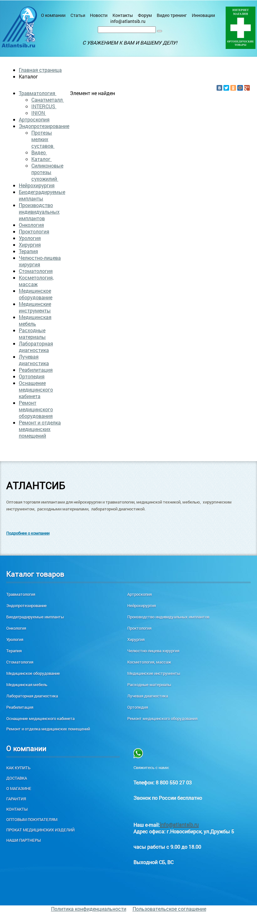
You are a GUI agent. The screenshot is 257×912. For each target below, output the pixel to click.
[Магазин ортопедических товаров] (240, 28)
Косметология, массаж (36, 280)
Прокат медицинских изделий (40, 830)
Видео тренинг (172, 15)
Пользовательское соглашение (169, 908)
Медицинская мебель (35, 320)
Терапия (28, 251)
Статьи (78, 15)
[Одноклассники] (233, 88)
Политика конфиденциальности (88, 908)
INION (38, 112)
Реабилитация (36, 369)
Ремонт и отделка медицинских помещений (40, 429)
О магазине (18, 788)
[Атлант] (19, 27)
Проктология (34, 231)
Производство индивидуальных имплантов (39, 211)
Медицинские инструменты (35, 307)
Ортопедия (32, 376)
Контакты (123, 15)
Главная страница (40, 70)
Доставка (16, 778)
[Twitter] (226, 88)
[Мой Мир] (240, 88)
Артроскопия (34, 119)
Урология (30, 238)
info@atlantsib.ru (127, 21)
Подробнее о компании (28, 533)
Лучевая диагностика (34, 359)
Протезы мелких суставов (43, 139)
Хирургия (30, 244)
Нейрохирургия (37, 185)
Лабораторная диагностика (36, 346)
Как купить (18, 768)
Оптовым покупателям (31, 819)
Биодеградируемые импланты (42, 195)
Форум (145, 15)
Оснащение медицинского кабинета (36, 389)
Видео (39, 152)
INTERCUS (43, 106)
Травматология (37, 93)
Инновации (203, 15)
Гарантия (16, 799)
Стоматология (36, 271)
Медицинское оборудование (35, 294)
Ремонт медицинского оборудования (36, 409)
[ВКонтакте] (219, 88)
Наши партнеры (23, 840)
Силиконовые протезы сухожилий (47, 172)
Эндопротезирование (44, 126)
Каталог (41, 159)
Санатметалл (47, 99)
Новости (99, 15)
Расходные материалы (32, 333)
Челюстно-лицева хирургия (40, 261)
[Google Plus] (247, 88)
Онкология (31, 224)
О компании (53, 15)
